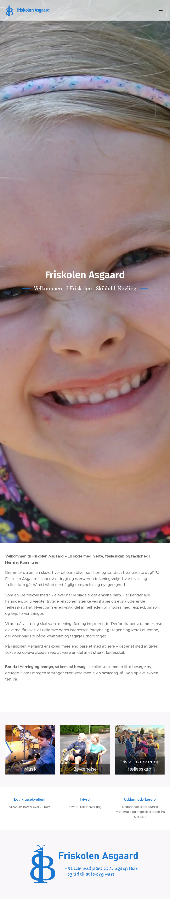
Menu (161, 10)
